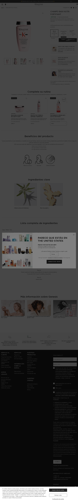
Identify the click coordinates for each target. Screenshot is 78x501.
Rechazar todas (58, 495)
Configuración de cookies (58, 499)
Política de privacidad (17, 497)
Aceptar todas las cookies (58, 490)
